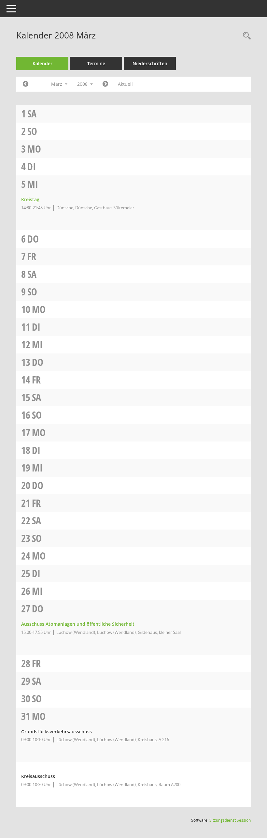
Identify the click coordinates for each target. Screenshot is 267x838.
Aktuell (125, 84)
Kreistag (30, 199)
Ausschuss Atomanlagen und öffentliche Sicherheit (77, 624)
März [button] (57, 84)
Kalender (42, 63)
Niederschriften (150, 63)
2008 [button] (83, 84)
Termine (96, 63)
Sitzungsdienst (230, 820)
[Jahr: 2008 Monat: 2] (25, 84)
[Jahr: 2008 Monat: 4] (105, 84)
